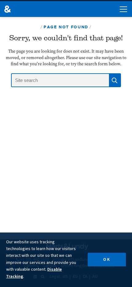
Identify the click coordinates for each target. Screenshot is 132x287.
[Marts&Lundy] (7, 9)
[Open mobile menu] (123, 9)
